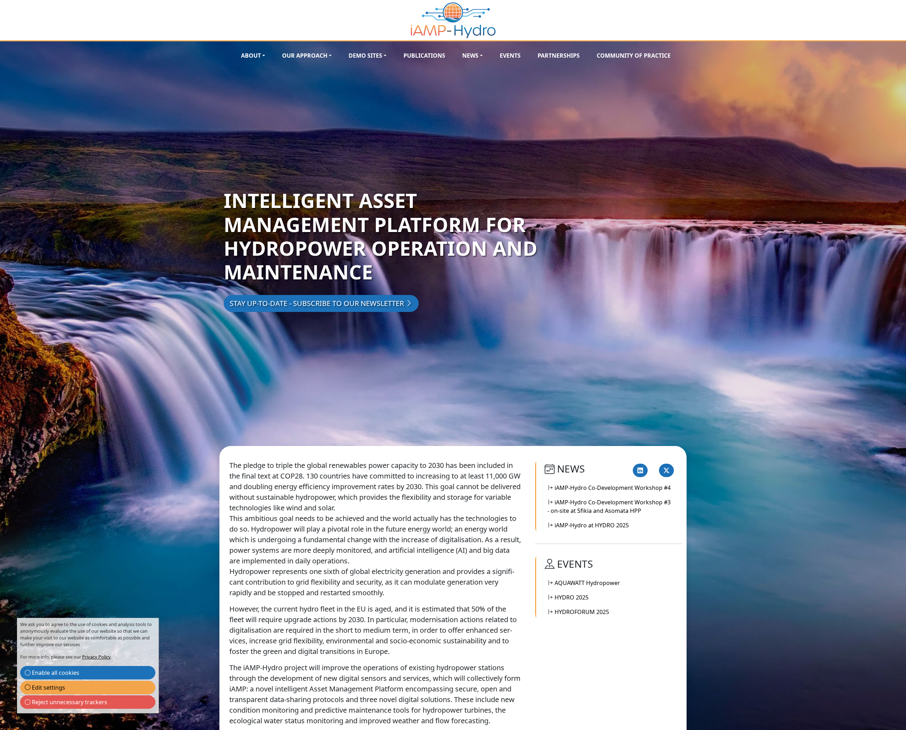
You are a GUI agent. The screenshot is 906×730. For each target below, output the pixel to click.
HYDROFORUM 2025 (581, 612)
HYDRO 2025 (571, 597)
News (470, 55)
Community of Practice (634, 55)
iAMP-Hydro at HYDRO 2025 (591, 525)
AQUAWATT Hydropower (586, 583)
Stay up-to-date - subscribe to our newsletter (318, 303)
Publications (424, 55)
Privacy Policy (96, 657)
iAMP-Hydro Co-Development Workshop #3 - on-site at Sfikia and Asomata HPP (609, 506)
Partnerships (559, 55)
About (251, 55)
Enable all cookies (54, 673)
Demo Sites (365, 55)
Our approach (304, 55)
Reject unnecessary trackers (68, 702)
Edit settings (47, 687)
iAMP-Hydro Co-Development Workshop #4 (612, 488)
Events (510, 55)
